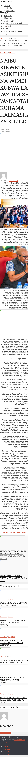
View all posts (5, 733)
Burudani (7, 26)
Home (2, 38)
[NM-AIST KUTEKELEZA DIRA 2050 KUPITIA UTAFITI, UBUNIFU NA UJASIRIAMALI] (5, 671)
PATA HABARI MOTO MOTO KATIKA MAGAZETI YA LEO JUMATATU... (11, 642)
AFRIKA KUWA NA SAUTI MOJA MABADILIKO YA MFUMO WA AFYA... (13, 699)
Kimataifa (10, 21)
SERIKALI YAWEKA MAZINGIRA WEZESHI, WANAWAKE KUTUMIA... (13, 622)
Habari (6, 16)
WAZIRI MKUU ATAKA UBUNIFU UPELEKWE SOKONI (13, 604)
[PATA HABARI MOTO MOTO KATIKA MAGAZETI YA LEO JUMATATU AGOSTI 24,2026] (5, 634)
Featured (4, 52)
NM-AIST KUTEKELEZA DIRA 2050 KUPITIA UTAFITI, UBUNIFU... (12, 680)
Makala (6, 28)
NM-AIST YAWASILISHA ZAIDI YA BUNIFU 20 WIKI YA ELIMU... (14, 661)
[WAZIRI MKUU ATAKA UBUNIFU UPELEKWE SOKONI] (5, 596)
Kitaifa (9, 19)
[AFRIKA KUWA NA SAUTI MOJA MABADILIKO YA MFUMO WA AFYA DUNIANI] (5, 691)
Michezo (6, 23)
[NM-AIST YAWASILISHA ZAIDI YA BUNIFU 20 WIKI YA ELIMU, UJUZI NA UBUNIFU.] (5, 654)
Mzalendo (4, 12)
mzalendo (6, 131)
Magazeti (11, 637)
